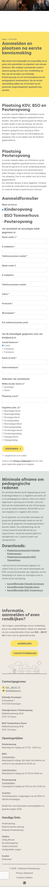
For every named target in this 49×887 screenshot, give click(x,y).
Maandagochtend (12, 411)
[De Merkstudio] (24, 883)
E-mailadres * (8, 247)
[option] (17, 209)
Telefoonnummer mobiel (14, 284)
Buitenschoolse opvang (13, 827)
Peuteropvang (18, 221)
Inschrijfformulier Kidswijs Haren (23, 587)
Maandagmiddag (12, 414)
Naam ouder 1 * (9, 237)
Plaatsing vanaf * (10, 396)
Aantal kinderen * (10, 342)
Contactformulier (24, 653)
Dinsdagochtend (11, 417)
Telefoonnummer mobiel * (14, 256)
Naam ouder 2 (9, 265)
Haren (7, 390)
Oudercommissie (10, 846)
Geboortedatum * (10, 367)
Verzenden (12, 448)
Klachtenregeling (10, 843)
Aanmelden (24, 643)
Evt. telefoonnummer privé (15, 322)
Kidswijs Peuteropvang (12, 830)
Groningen (9, 387)
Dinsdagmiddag (11, 420)
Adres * (5, 294)
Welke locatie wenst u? (13, 384)
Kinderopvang (18, 209)
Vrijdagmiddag (11, 440)
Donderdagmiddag (13, 433)
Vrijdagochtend (11, 437)
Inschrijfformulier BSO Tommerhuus (25, 590)
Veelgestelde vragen (11, 849)
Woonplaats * (8, 313)
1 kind (7, 346)
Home (4, 39)
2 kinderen (9, 349)
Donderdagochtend (13, 430)
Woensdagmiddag (12, 427)
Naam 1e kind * (9, 358)
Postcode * (7, 303)
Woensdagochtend (13, 424)
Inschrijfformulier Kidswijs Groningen (25, 584)
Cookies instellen (24, 877)
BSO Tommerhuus (21, 215)
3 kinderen (9, 352)
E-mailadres (8, 275)
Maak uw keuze (9, 205)
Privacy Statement (22, 461)
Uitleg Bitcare (8, 840)
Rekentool (6, 859)
